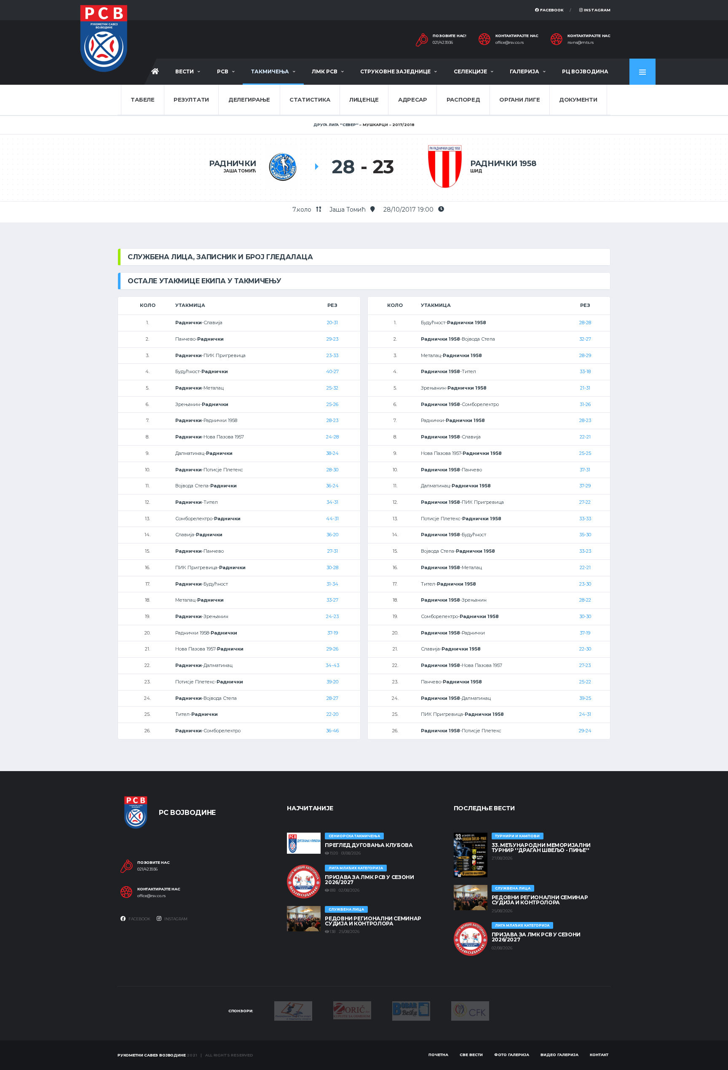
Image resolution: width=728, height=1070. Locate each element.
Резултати (191, 99)
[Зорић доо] (352, 1010)
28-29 (585, 355)
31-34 (332, 584)
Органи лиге (519, 99)
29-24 (585, 731)
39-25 (585, 698)
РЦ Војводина (585, 71)
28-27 (332, 698)
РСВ (222, 71)
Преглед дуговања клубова (368, 845)
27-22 (585, 502)
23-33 (332, 355)
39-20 (332, 682)
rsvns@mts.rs (580, 42)
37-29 (585, 486)
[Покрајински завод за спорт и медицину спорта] (293, 1010)
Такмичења (270, 71)
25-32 (332, 388)
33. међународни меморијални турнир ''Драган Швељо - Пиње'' (541, 847)
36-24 (332, 486)
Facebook (551, 10)
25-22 (585, 682)
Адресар (412, 99)
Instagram (596, 10)
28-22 (585, 600)
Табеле (142, 99)
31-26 (585, 404)
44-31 (332, 519)
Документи (578, 99)
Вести (184, 71)
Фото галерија (511, 1054)
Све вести (471, 1054)
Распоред (463, 99)
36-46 (332, 731)
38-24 (332, 453)
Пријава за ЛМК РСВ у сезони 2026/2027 (369, 879)
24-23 (332, 616)
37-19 (332, 633)
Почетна (438, 1054)
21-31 (585, 388)
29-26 (332, 649)
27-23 (585, 665)
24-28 (332, 437)
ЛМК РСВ (324, 71)
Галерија (524, 71)
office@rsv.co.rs (509, 42)
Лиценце (364, 99)
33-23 (585, 551)
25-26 (332, 404)
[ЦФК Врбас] (470, 1010)
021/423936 (443, 42)
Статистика (309, 99)
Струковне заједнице (395, 71)
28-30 (332, 470)
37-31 (585, 470)
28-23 (332, 420)
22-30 (585, 649)
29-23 (332, 339)
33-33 (585, 519)
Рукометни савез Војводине (152, 1055)
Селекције (470, 71)
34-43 (332, 665)
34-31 (332, 502)
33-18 (585, 371)
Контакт (599, 1054)
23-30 (585, 584)
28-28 (585, 322)
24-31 (585, 714)
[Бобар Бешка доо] (411, 1010)
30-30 (585, 616)
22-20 (332, 714)
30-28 (332, 567)
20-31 (332, 322)
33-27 (332, 600)
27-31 (332, 551)
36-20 (332, 535)
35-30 (585, 535)
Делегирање (249, 99)
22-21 (585, 437)
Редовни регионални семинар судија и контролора (373, 921)
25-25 (585, 453)
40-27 (332, 371)
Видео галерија (559, 1054)
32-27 (585, 339)
